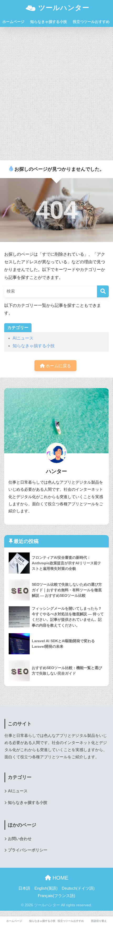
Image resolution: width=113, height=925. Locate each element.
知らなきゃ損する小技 (48, 22)
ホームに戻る (58, 366)
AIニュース (23, 338)
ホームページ (13, 22)
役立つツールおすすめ (91, 22)
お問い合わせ (20, 839)
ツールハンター (62, 7)
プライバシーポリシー (27, 850)
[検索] (103, 291)
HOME (59, 878)
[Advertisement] (56, 92)
